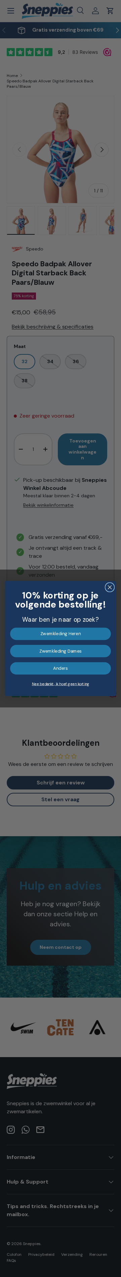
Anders (60, 668)
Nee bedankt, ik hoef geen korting (60, 684)
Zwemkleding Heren (60, 634)
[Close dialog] (110, 587)
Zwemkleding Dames (60, 651)
